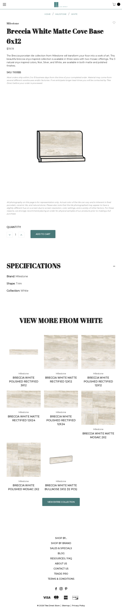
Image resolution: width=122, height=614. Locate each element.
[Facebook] (56, 588)
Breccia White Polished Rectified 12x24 (61, 420)
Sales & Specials (61, 548)
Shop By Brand (61, 543)
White (74, 14)
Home (47, 14)
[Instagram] (61, 588)
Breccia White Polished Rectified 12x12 (98, 381)
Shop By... (61, 538)
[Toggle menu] (4, 4)
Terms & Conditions (61, 578)
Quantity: (14, 227)
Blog (61, 553)
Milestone (61, 14)
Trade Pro (61, 573)
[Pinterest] (66, 588)
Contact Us (61, 568)
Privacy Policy (78, 605)
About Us (61, 563)
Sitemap (66, 605)
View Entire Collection (61, 502)
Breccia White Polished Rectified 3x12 (23, 381)
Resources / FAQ (61, 558)
